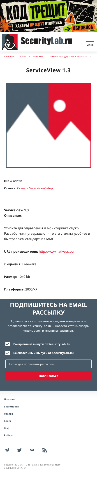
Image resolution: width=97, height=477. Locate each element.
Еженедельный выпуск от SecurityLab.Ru (43, 353)
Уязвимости (11, 406)
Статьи (8, 413)
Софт (7, 428)
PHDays (8, 435)
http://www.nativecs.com (57, 251)
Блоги (7, 421)
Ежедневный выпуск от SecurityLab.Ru (41, 344)
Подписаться (48, 376)
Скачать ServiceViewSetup (35, 188)
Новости (9, 399)
